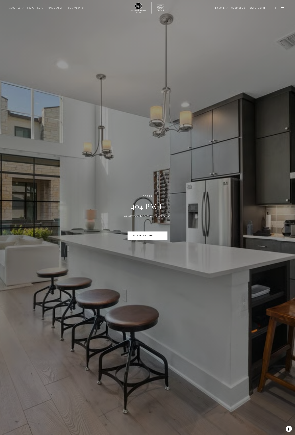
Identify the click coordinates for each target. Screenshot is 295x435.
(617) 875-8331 (257, 8)
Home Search (55, 8)
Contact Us (238, 8)
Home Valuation (76, 8)
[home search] (275, 8)
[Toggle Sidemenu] (282, 8)
